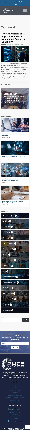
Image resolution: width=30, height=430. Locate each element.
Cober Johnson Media (19, 429)
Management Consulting (15, 390)
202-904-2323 (16, 418)
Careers (15, 4)
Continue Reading (13, 78)
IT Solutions (15, 392)
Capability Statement (21, 1)
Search (3, 317)
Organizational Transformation (15, 395)
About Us (15, 385)
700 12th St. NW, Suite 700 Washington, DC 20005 (15, 414)
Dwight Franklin (20, 44)
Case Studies (15, 387)
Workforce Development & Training (15, 397)
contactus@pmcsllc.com (16, 421)
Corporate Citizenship (8, 1)
